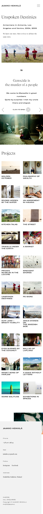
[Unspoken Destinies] (11, 287)
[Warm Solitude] (11, 387)
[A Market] (32, 237)
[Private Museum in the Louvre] (11, 262)
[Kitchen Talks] (11, 215)
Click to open (19, 109)
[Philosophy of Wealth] (32, 167)
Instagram (6, 465)
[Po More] (32, 287)
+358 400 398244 (8, 443)
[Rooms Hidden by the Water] (11, 191)
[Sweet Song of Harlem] (11, 363)
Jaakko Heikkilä (11, 6)
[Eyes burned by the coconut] (11, 339)
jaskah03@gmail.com (10, 454)
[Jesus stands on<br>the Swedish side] (32, 312)
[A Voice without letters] (32, 363)
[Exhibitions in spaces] (32, 387)
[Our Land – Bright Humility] (11, 312)
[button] (3, 110)
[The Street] (32, 215)
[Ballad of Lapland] (32, 339)
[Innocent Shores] (32, 262)
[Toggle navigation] (39, 5)
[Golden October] (11, 167)
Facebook (15, 465)
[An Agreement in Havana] (32, 191)
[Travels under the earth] (11, 237)
